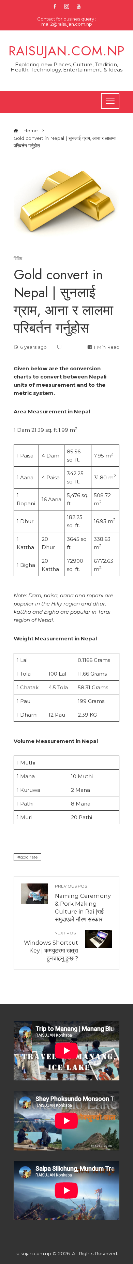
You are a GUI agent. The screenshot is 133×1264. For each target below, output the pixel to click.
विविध (18, 258)
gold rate (29, 857)
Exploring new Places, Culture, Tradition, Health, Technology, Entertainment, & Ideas (66, 67)
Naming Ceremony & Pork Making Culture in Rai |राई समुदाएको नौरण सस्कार (83, 903)
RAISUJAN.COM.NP (67, 50)
